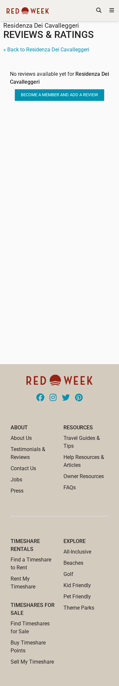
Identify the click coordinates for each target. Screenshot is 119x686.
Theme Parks (78, 608)
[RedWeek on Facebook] (40, 398)
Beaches (73, 563)
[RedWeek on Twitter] (66, 398)
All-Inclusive (77, 552)
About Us (21, 438)
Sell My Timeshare (32, 662)
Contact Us (23, 468)
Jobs (16, 479)
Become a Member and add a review (59, 94)
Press (17, 491)
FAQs (69, 487)
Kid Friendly (77, 585)
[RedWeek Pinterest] (79, 398)
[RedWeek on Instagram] (53, 398)
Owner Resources (83, 476)
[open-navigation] (111, 10)
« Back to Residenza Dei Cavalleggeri (46, 49)
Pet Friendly (77, 596)
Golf (68, 574)
